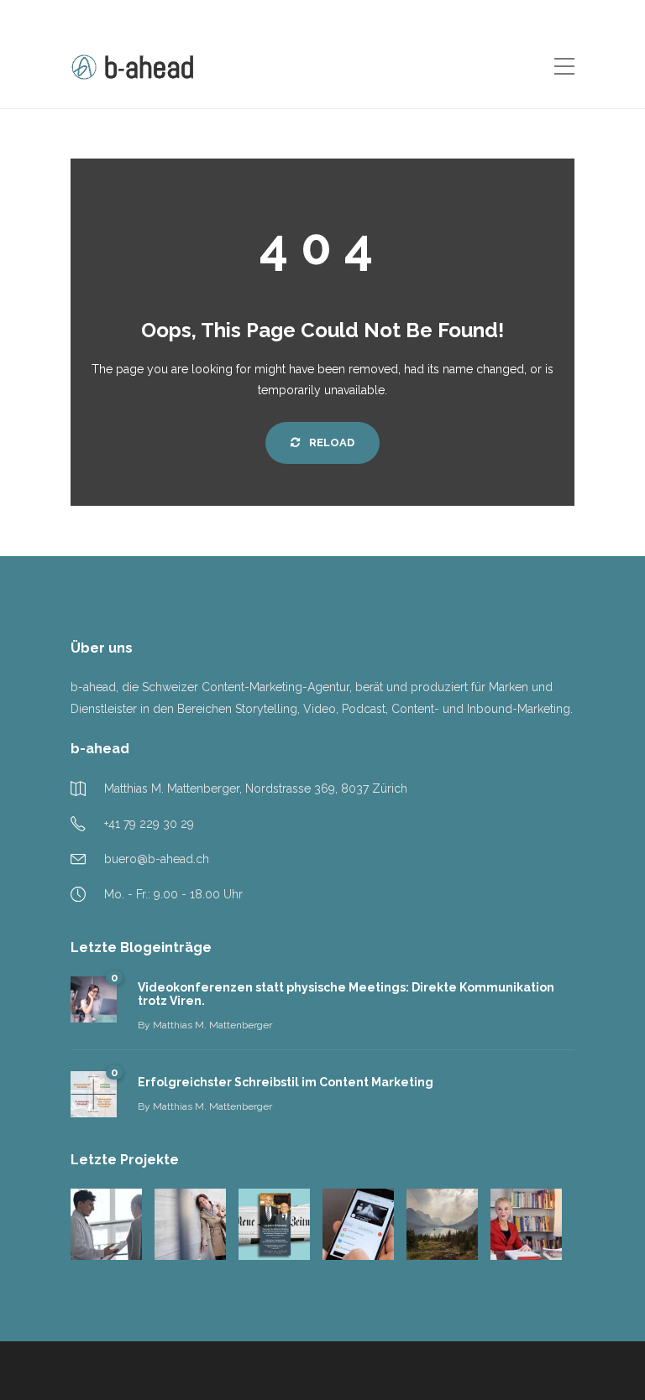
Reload (330, 442)
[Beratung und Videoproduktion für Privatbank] (442, 1224)
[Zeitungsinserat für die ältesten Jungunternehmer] (274, 1224)
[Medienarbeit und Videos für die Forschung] (526, 1224)
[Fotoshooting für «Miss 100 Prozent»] (190, 1224)
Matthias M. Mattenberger (212, 1025)
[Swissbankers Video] (358, 1224)
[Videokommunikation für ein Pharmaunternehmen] (106, 1224)
